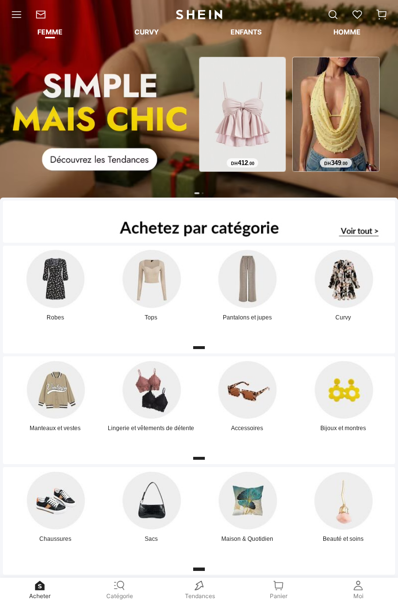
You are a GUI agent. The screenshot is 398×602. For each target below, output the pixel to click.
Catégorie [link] (119, 596)
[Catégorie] (14, 14)
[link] (44, 14)
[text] (242, 163)
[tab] (49, 33)
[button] (381, 14)
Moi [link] (358, 596)
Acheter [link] (39, 596)
